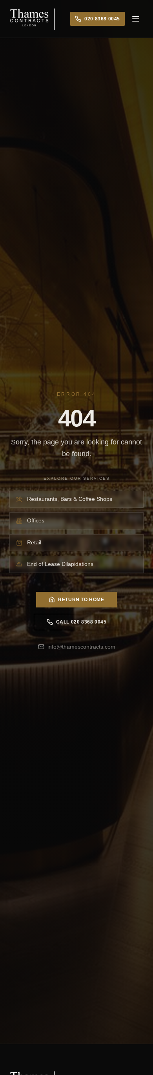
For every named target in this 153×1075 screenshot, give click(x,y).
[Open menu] (136, 19)
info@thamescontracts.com (81, 647)
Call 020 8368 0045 (81, 622)
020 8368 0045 (102, 19)
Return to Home (81, 599)
